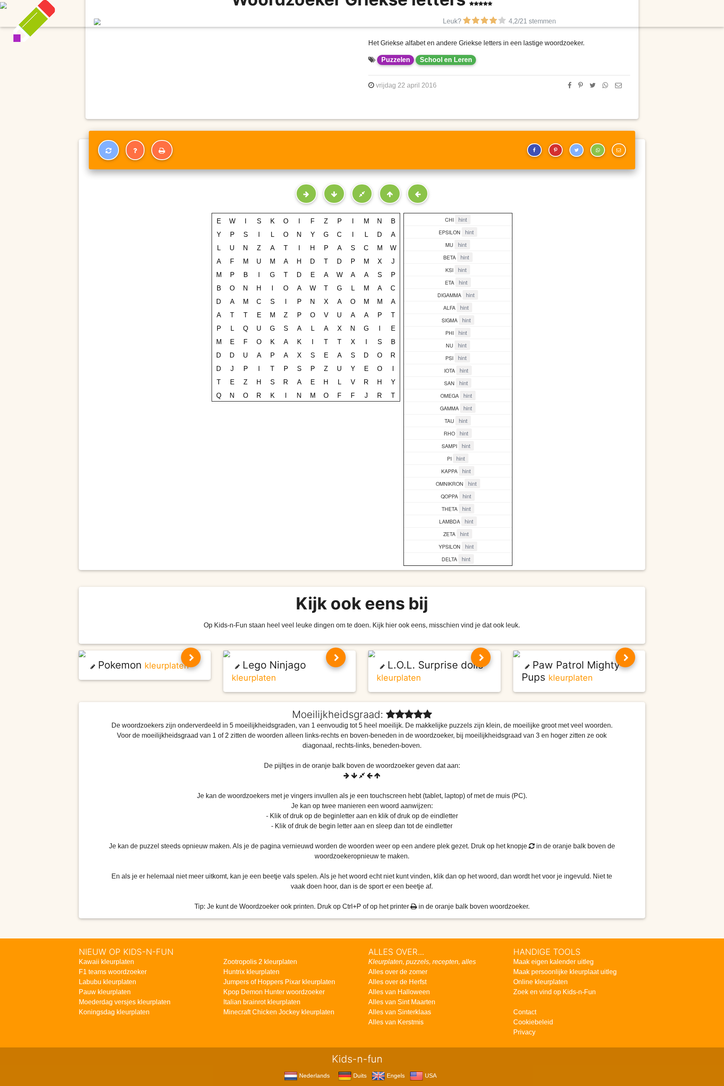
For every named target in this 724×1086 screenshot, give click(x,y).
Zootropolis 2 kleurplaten (260, 961)
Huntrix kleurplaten (251, 971)
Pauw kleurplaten (105, 991)
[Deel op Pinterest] (580, 85)
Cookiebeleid (533, 1022)
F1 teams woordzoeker (113, 971)
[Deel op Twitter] (593, 85)
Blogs (288, 13)
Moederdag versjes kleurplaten (125, 1002)
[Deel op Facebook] (569, 85)
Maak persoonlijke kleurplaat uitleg (565, 971)
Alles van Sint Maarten (401, 1002)
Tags (540, 13)
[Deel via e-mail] (618, 85)
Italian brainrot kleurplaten (261, 1002)
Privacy (524, 1032)
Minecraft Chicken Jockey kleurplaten (278, 1012)
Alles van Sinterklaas (399, 1012)
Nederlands (313, 1075)
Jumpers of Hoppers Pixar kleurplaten (279, 981)
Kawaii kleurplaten (106, 961)
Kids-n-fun (178, 12)
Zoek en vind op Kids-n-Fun (554, 991)
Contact (524, 1012)
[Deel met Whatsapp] (605, 85)
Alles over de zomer (397, 971)
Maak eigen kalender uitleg (553, 961)
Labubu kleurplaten (107, 981)
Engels (395, 1075)
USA (430, 1075)
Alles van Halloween (399, 991)
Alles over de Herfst (397, 981)
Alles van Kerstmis (396, 1022)
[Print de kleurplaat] (162, 150)
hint (462, 219)
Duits (359, 1075)
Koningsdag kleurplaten (114, 1012)
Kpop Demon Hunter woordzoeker (274, 991)
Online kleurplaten (540, 981)
